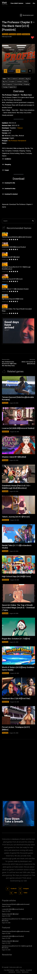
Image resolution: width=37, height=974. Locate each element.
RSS (15, 893)
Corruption (12, 81)
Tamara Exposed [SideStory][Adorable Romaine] (16, 237)
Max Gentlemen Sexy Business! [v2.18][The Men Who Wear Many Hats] (9, 364)
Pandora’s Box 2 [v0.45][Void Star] (16, 698)
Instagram (26, 888)
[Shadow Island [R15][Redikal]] (18, 445)
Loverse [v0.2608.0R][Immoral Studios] (14, 247)
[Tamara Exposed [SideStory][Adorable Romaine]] (18, 385)
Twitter (25, 893)
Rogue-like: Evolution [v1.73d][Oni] (16, 638)
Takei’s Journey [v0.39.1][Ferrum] (12, 279)
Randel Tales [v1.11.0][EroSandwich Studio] (15, 289)
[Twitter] (20, 893)
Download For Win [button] (10, 183)
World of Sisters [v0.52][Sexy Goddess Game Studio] (18, 668)
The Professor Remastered (17, 141)
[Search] (33, 221)
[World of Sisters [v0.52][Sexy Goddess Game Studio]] (18, 655)
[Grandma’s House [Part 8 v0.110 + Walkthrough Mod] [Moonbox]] (18, 474)
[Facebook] (7, 888)
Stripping (26, 84)
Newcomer (5, 245)
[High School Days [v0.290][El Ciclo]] (5, 296)
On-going (5, 34)
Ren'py (19, 34)
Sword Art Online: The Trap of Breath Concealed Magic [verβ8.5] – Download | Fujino (18, 607)
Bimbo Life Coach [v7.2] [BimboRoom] (28, 363)
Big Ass (28, 78)
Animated (21, 78)
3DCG (9, 78)
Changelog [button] (8, 164)
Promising (12, 34)
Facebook (13, 888)
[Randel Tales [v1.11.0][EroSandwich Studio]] (18, 533)
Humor (26, 81)
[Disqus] (18, 769)
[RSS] (11, 893)
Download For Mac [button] (10, 188)
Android (15, 78)
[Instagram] (20, 888)
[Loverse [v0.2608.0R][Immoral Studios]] (5, 244)
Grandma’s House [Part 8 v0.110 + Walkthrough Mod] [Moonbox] (16, 268)
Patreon (20, 128)
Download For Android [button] (11, 194)
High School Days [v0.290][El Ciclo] (12, 299)
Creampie (19, 81)
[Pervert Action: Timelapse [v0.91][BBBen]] (18, 715)
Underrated (26, 34)
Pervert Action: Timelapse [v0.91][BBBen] (16, 728)
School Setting (18, 84)
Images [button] (7, 170)
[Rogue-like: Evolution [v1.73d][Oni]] (18, 627)
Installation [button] (8, 159)
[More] (30, 71)
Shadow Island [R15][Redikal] (10, 257)
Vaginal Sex (12, 87)
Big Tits (5, 81)
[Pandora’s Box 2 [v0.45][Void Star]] (18, 686)
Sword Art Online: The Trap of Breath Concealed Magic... (17, 310)
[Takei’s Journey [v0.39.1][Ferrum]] (5, 276)
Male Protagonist (7, 84)
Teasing (5, 87)
